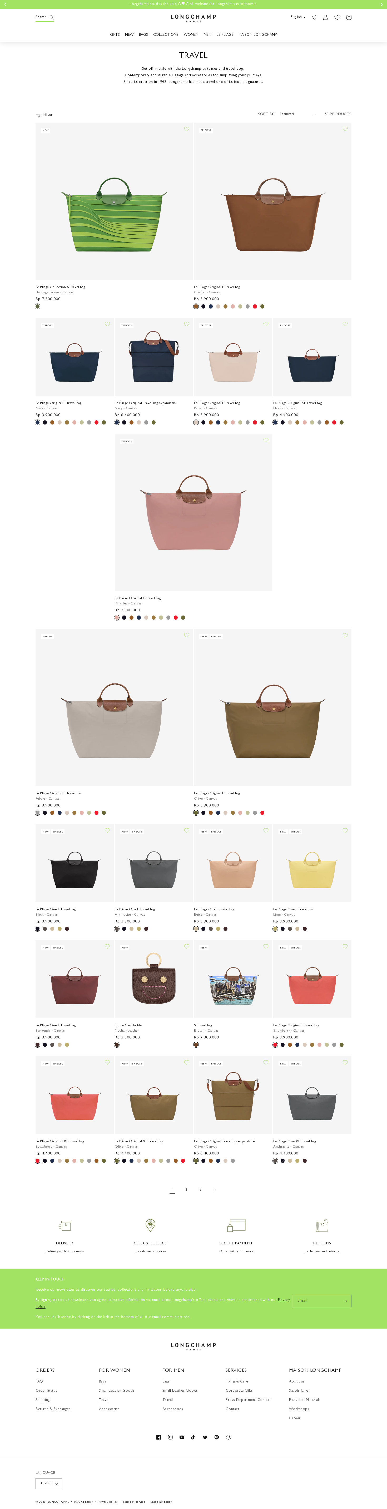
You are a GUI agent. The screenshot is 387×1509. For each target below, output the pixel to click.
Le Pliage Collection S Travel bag (60, 287)
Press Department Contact (248, 1400)
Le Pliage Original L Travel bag (217, 287)
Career (295, 1418)
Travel (104, 1400)
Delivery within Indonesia (65, 1251)
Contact (232, 1409)
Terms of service (134, 1502)
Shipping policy (161, 1502)
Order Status (46, 1391)
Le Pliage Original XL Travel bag (297, 403)
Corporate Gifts (239, 1391)
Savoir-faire (298, 1391)
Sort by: (266, 114)
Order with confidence (236, 1251)
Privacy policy (108, 1502)
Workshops (299, 1409)
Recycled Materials (305, 1400)
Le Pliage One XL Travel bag (294, 1141)
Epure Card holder (129, 1025)
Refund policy (83, 1502)
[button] (41, 17)
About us (297, 1382)
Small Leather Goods (117, 1391)
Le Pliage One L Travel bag (56, 909)
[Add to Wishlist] (186, 129)
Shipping (43, 1400)
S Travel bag (203, 1025)
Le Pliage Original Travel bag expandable (145, 403)
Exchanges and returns (322, 1251)
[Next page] (215, 1190)
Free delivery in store (150, 1251)
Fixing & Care (237, 1382)
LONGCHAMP (57, 1502)
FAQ (39, 1382)
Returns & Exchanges (53, 1409)
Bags (102, 1382)
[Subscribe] (345, 1301)
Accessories (109, 1409)
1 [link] (172, 1190)
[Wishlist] (337, 17)
